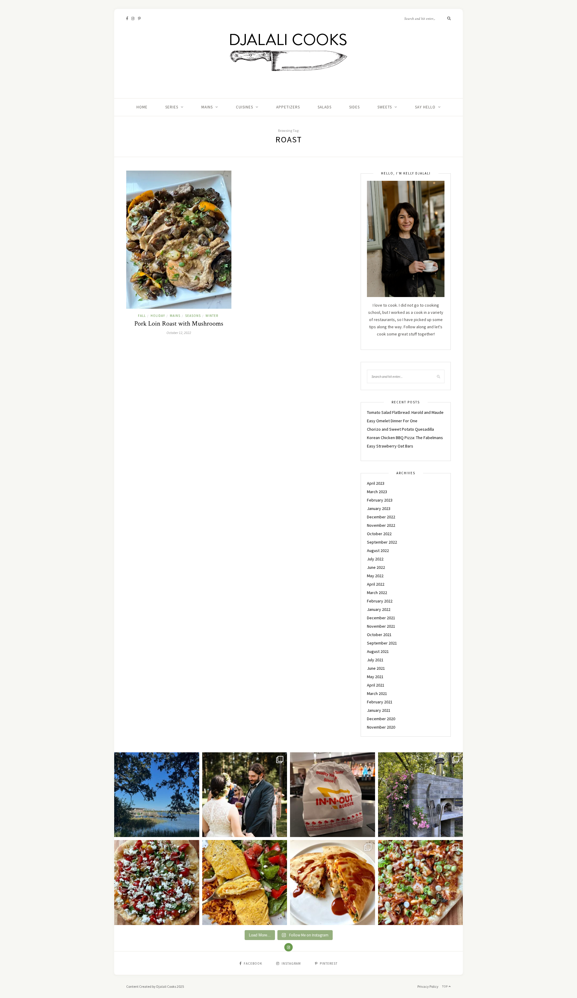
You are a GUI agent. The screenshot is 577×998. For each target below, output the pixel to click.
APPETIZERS (288, 107)
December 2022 (381, 517)
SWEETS (384, 107)
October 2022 (379, 533)
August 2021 (378, 651)
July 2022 (375, 559)
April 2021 (375, 685)
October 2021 (379, 634)
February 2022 (379, 601)
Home (142, 107)
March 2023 (377, 491)
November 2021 (381, 626)
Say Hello (425, 107)
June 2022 (376, 567)
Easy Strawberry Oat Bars (390, 446)
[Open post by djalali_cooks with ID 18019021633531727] (332, 882)
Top (445, 986)
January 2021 (378, 710)
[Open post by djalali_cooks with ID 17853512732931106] (420, 794)
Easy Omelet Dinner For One (392, 420)
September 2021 (382, 643)
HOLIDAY (158, 316)
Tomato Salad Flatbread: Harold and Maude (405, 412)
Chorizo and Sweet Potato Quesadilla (400, 429)
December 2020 (381, 718)
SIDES (354, 107)
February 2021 (379, 702)
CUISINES (244, 107)
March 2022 (377, 592)
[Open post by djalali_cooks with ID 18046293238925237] (156, 794)
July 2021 (375, 660)
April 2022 (375, 584)
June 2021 (376, 668)
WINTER (212, 316)
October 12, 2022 (178, 332)
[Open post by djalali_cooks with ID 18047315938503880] (332, 794)
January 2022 (378, 609)
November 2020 (381, 727)
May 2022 (375, 575)
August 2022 (378, 550)
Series (171, 107)
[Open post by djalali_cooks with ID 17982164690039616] (420, 882)
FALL (142, 316)
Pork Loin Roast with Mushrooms (178, 323)
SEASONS (193, 316)
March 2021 (377, 693)
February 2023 (379, 500)
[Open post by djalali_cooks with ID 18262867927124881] (156, 882)
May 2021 (375, 676)
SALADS (324, 107)
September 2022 (382, 542)
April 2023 (375, 483)
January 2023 (378, 508)
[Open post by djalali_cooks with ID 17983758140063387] (244, 882)
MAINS (207, 107)
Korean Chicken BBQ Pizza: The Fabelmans (405, 437)
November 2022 (381, 525)
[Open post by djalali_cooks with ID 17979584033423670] (244, 794)
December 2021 (381, 617)
